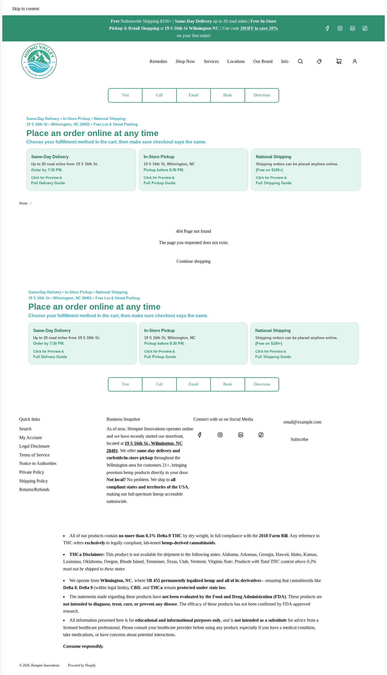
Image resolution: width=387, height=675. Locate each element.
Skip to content (25, 8)
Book (227, 95)
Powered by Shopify (82, 665)
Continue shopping (193, 261)
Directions (262, 95)
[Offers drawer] (323, 61)
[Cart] (342, 61)
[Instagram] (340, 28)
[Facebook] (327, 28)
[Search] (303, 61)
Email (193, 95)
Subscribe (299, 439)
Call (159, 95)
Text (125, 95)
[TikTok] (365, 28)
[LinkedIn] (352, 28)
